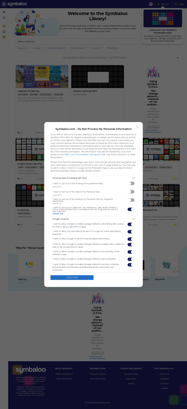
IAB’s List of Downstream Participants (82, 154)
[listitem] (93, 178)
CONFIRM (72, 277)
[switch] (131, 183)
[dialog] (93, 204)
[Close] (137, 127)
